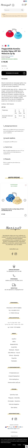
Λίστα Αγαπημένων (14, 379)
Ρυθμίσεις (25, 444)
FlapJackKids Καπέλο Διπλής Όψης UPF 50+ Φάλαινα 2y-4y (15, 16)
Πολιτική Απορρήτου (14, 404)
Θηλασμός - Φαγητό (14, 350)
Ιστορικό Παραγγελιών (14, 376)
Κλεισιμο (14, 444)
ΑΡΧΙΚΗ (3, 14)
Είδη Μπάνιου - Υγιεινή (14, 352)
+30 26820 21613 (18, 280)
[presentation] (3, 200)
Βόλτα (14, 341)
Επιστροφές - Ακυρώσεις (14, 401)
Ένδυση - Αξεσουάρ (14, 355)
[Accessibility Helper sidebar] (26, 446)
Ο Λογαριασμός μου (14, 373)
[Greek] (26, 1)
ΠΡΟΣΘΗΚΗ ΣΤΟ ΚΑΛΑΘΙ (12, 73)
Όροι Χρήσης (14, 407)
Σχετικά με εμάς (14, 394)
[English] (24, 1)
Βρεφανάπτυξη (14, 344)
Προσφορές (14, 361)
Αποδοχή (19, 444)
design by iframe (14, 436)
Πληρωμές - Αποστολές (14, 398)
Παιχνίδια (14, 358)
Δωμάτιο (14, 339)
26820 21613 (13, 129)
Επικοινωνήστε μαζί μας (14, 382)
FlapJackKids (10, 56)
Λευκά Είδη (14, 347)
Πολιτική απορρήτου (7, 442)
